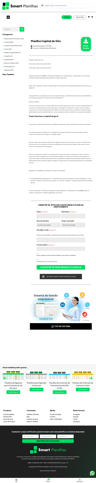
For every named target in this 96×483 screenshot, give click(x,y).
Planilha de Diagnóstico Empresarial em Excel (15, 292)
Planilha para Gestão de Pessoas (15, 191)
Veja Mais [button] (9, 149)
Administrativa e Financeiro (48, 48)
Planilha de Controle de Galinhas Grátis (82, 384)
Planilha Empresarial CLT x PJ (7, 191)
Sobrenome (68, 212)
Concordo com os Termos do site (47, 261)
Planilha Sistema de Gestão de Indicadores (7, 292)
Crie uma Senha (45, 245)
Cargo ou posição (67, 221)
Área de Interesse (43, 221)
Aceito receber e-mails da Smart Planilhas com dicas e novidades (56, 255)
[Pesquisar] (22, 29)
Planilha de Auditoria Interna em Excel (23, 191)
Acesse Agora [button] (13, 392)
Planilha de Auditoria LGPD (15, 109)
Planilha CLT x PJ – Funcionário (23, 105)
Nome (42, 212)
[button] (8, 17)
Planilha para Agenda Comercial (36, 384)
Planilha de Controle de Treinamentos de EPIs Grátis (59, 385)
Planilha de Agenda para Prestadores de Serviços (13, 385)
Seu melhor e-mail (46, 230)
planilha (82, 190)
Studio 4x (53, 471)
